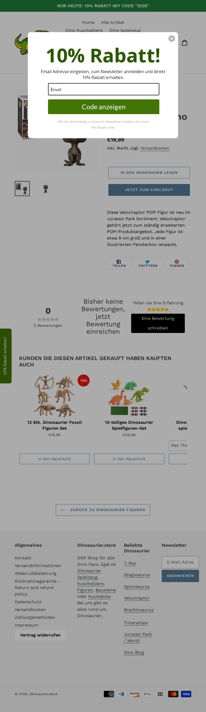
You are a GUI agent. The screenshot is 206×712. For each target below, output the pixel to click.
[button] (171, 38)
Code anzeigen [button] (104, 107)
